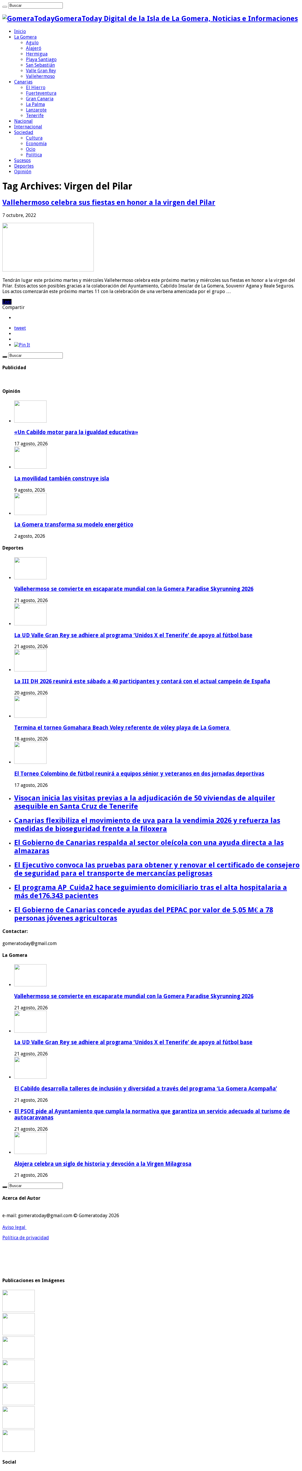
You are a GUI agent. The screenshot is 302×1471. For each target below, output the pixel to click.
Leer (7, 302)
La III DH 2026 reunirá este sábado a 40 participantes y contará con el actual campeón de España (142, 681)
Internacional (28, 127)
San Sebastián (40, 65)
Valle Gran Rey (41, 70)
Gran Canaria (39, 99)
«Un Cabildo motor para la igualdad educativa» (76, 432)
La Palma (35, 104)
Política (34, 155)
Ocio (30, 149)
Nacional (23, 121)
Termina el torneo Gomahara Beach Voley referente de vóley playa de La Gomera (122, 728)
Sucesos (22, 160)
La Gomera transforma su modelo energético (73, 525)
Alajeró (33, 48)
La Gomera (25, 37)
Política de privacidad (25, 1237)
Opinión (22, 171)
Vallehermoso (40, 76)
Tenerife (35, 115)
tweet (20, 328)
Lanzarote (36, 110)
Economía (36, 143)
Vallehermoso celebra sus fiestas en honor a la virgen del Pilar (108, 202)
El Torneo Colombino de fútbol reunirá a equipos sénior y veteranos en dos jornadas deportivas (139, 774)
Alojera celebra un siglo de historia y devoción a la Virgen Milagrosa (102, 1164)
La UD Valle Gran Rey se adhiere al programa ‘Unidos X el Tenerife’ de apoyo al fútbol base (133, 635)
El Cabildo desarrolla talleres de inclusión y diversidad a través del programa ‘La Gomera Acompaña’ (145, 1089)
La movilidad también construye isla (61, 478)
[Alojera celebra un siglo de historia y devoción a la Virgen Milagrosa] (18, 1380)
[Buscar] (4, 7)
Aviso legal (14, 1227)
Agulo (32, 42)
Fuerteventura (41, 93)
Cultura (34, 138)
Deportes (24, 166)
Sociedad (23, 132)
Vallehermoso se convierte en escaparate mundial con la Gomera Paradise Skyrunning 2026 (133, 589)
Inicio (20, 31)
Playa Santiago (41, 59)
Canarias (23, 82)
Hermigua (36, 54)
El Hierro (35, 87)
